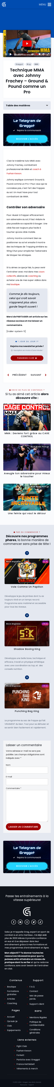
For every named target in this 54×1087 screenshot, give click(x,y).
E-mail (9, 776)
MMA (36, 64)
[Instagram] (27, 922)
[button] (47, 105)
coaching (33, 275)
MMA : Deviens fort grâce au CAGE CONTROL (27, 435)
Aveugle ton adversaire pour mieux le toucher (27, 475)
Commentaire (13, 788)
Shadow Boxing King (27, 649)
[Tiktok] (40, 922)
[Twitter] (33, 922)
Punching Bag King (27, 711)
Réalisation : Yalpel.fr (27, 1085)
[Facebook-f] (13, 922)
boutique (15, 284)
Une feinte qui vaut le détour (27, 513)
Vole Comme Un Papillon (27, 586)
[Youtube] (20, 922)
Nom (8, 765)
